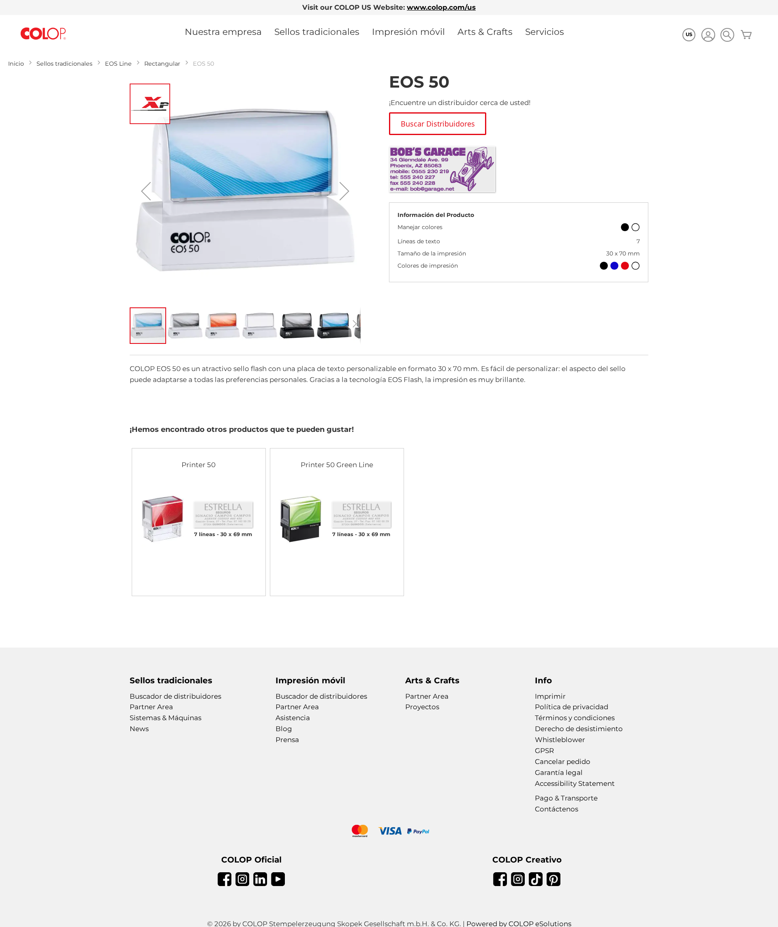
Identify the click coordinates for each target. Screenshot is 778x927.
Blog (284, 729)
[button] (146, 191)
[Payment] (389, 832)
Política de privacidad (571, 707)
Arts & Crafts (485, 31)
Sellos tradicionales (316, 31)
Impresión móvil (408, 31)
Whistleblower (560, 740)
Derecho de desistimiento (579, 729)
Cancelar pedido (562, 761)
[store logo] (43, 34)
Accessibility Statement (575, 783)
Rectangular (162, 63)
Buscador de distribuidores (175, 696)
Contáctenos (556, 809)
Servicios (544, 31)
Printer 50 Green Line (337, 465)
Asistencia (293, 718)
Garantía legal (559, 772)
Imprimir (550, 696)
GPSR (544, 751)
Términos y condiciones (575, 718)
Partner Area (151, 707)
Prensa (287, 740)
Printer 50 (199, 465)
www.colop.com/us (441, 7)
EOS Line (118, 63)
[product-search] (727, 34)
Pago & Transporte (566, 798)
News (139, 729)
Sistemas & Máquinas (165, 718)
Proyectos (422, 707)
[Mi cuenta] (708, 36)
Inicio (16, 63)
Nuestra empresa (223, 31)
